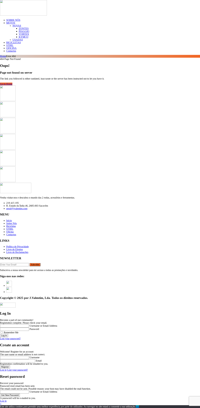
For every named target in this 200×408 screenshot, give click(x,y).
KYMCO (23, 37)
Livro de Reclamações (17, 252)
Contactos (11, 51)
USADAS (17, 39)
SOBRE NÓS (13, 20)
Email (39, 360)
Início (9, 220)
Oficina (10, 231)
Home (3, 56)
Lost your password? (10, 338)
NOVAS (16, 25)
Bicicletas (11, 226)
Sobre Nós (11, 223)
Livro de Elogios (14, 249)
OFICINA (11, 48)
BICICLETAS (13, 42)
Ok (137, 406)
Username (35, 357)
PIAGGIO (24, 31)
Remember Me (11, 332)
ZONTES (24, 28)
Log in (3, 370)
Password (34, 329)
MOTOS (10, 23)
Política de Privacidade (17, 246)
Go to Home (6, 84)
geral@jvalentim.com (16, 208)
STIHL (9, 45)
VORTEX (24, 34)
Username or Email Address (43, 325)
